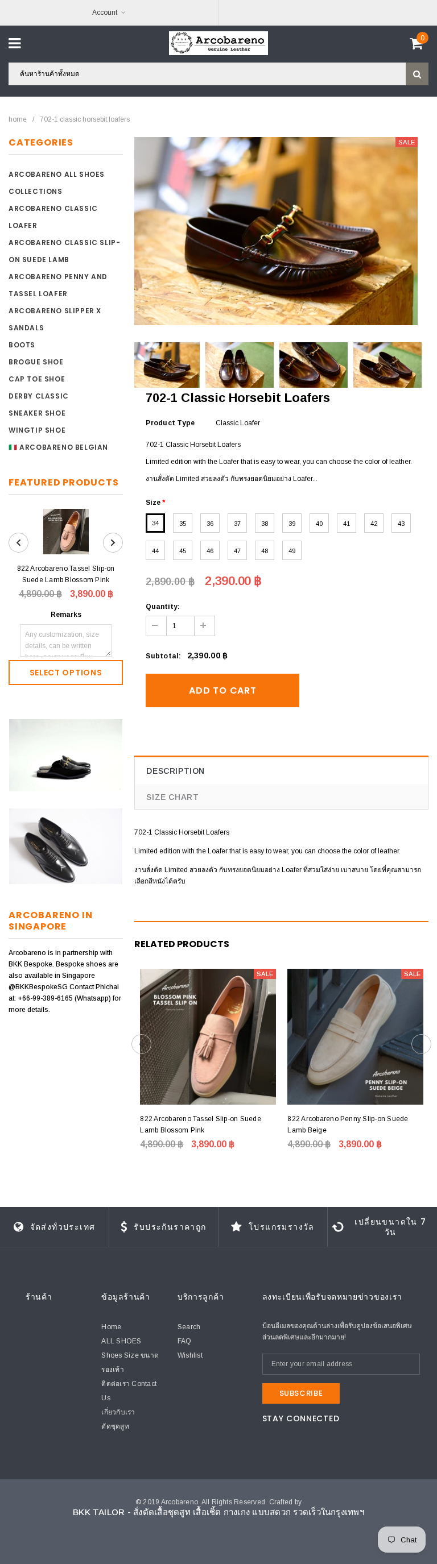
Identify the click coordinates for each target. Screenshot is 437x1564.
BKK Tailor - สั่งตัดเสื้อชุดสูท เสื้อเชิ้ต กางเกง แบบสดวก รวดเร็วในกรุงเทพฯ (218, 1512)
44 (155, 550)
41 (346, 523)
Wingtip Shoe (37, 430)
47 (237, 550)
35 (182, 523)
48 (264, 550)
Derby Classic (39, 396)
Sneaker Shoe (37, 413)
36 (210, 523)
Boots (22, 345)
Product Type (170, 423)
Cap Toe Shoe (37, 379)
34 (155, 523)
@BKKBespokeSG (39, 987)
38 (264, 523)
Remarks (66, 615)
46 (210, 550)
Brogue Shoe (36, 362)
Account (104, 12)
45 (182, 550)
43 (401, 523)
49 (291, 550)
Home (18, 119)
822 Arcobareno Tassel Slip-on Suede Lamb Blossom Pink (66, 574)
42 (373, 523)
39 (291, 523)
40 (319, 523)
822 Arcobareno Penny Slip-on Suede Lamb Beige (347, 1124)
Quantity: (163, 607)
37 (237, 523)
